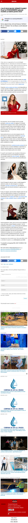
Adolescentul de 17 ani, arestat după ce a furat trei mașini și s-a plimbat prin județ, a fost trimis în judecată (13, 494)
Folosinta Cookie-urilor (12, 504)
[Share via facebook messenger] (17, 31)
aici (15, 303)
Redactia (21, 507)
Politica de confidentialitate (13, 507)
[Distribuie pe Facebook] (4, 31)
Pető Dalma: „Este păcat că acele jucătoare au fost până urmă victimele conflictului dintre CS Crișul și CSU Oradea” (13, 371)
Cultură (3, 333)
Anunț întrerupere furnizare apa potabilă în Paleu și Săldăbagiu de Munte (13, 411)
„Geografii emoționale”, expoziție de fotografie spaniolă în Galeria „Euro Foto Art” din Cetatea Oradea (12, 349)
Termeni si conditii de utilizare (14, 505)
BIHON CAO (4, 376)
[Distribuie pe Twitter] (10, 31)
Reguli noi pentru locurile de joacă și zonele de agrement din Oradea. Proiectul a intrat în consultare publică (13, 327)
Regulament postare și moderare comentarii (17, 512)
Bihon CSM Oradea (7, 354)
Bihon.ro (3, 504)
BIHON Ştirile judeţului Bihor (10, 311)
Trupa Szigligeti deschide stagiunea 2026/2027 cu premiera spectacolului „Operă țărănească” (13, 451)
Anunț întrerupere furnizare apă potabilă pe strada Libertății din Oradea (13, 392)
